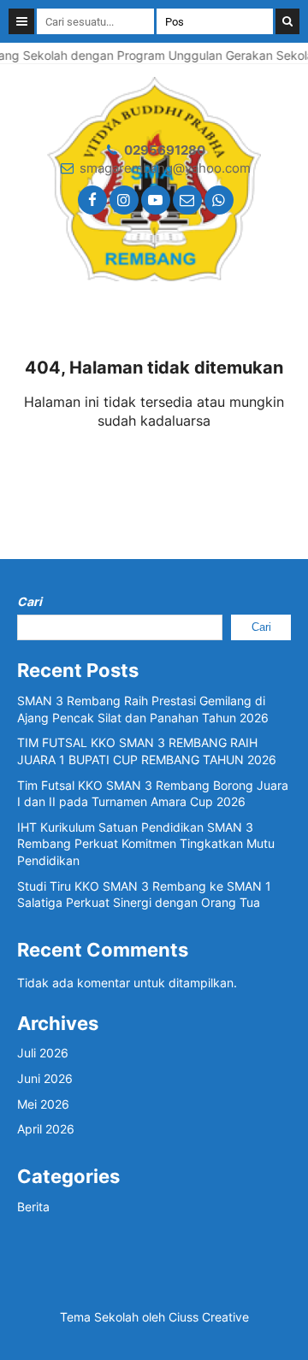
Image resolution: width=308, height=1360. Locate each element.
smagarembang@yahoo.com (165, 168)
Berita (33, 1206)
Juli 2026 (42, 1052)
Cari (29, 601)
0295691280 (164, 150)
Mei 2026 (43, 1104)
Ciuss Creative (209, 1317)
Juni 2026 (45, 1078)
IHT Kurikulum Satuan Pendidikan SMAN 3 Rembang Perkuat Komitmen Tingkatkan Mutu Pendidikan (146, 844)
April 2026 (45, 1129)
